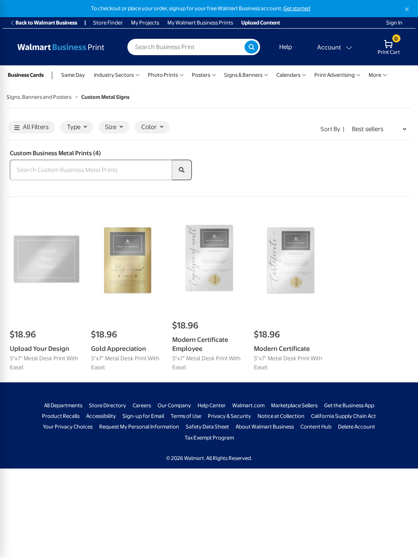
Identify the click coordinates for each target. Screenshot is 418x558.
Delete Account (356, 427)
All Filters (36, 127)
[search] (182, 170)
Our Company (174, 405)
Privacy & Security (229, 416)
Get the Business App (349, 405)
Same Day (73, 75)
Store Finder (108, 23)
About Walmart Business (265, 427)
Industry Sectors (114, 75)
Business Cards (26, 75)
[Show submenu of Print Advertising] (358, 74)
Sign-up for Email (143, 416)
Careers (142, 405)
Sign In (394, 23)
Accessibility (101, 416)
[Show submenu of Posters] (213, 74)
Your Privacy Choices (68, 427)
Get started (296, 8)
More (375, 75)
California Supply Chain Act (343, 416)
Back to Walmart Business (46, 23)
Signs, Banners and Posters (39, 97)
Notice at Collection (281, 416)
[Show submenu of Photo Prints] (181, 74)
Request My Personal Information (139, 427)
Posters (201, 75)
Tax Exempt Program (209, 438)
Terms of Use (186, 416)
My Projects (145, 23)
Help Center (212, 405)
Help (285, 47)
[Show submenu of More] (384, 74)
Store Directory (107, 405)
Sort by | (332, 129)
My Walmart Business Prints (200, 23)
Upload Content (260, 23)
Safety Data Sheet (207, 427)
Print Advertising (334, 75)
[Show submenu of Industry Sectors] (137, 74)
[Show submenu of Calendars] (304, 74)
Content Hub (315, 427)
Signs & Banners (243, 75)
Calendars (288, 75)
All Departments (63, 405)
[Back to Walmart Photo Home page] (61, 47)
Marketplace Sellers (294, 405)
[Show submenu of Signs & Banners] (266, 74)
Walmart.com (248, 405)
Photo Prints (163, 75)
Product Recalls (61, 416)
